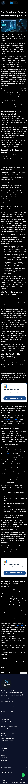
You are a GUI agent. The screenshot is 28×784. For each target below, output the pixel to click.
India (12, 711)
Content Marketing (5, 753)
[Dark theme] (17, 3)
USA (12, 709)
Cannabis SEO (4, 760)
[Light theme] (14, 3)
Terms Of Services (7, 782)
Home (2, 709)
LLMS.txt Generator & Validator (7, 731)
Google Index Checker (5, 724)
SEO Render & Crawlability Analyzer (8, 721)
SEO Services (4, 748)
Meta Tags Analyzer (5, 728)
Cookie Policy (22, 782)
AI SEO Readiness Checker (7, 740)
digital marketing (21, 625)
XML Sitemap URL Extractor (7, 743)
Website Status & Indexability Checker (9, 726)
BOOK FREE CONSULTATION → (15, 398)
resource (17, 419)
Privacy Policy (15, 782)
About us (3, 711)
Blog (2, 713)
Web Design (3, 755)
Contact (2, 716)
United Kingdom (14, 713)
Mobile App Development (6, 757)
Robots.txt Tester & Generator (7, 733)
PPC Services (4, 750)
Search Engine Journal (9, 419)
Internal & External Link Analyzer (8, 738)
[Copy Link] (23, 662)
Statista (8, 453)
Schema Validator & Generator (7, 735)
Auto (11, 2)
